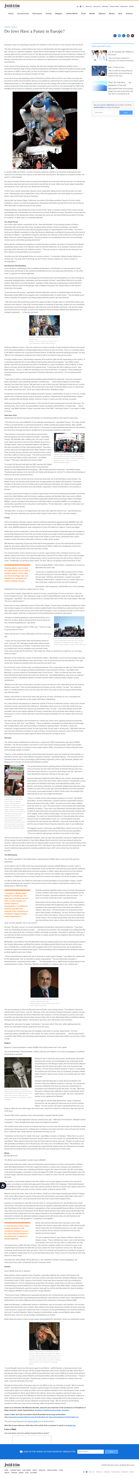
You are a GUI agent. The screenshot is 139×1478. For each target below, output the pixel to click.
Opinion (102, 13)
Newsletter (124, 6)
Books (112, 13)
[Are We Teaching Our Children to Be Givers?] (99, 55)
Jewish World (71, 13)
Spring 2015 (32, 1421)
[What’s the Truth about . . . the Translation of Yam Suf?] (99, 86)
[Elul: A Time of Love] (99, 71)
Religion (58, 13)
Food (83, 13)
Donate (131, 6)
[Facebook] (80, 6)
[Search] (83, 6)
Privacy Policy (114, 6)
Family (49, 13)
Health (92, 13)
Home (11, 13)
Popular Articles (101, 46)
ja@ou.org (72, 1425)
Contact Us (97, 6)
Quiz (120, 13)
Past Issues (37, 13)
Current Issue (23, 13)
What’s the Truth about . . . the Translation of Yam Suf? (119, 83)
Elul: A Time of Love (116, 67)
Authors (129, 13)
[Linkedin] (123, 35)
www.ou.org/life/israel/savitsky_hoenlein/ (53, 1410)
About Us (89, 6)
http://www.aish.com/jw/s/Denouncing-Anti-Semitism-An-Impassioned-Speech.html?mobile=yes (41, 1417)
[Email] (128, 35)
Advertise (105, 6)
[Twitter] (77, 6)
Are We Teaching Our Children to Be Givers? (121, 53)
